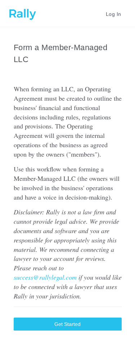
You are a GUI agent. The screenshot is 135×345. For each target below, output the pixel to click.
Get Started (67, 324)
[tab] (112, 13)
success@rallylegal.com (45, 277)
